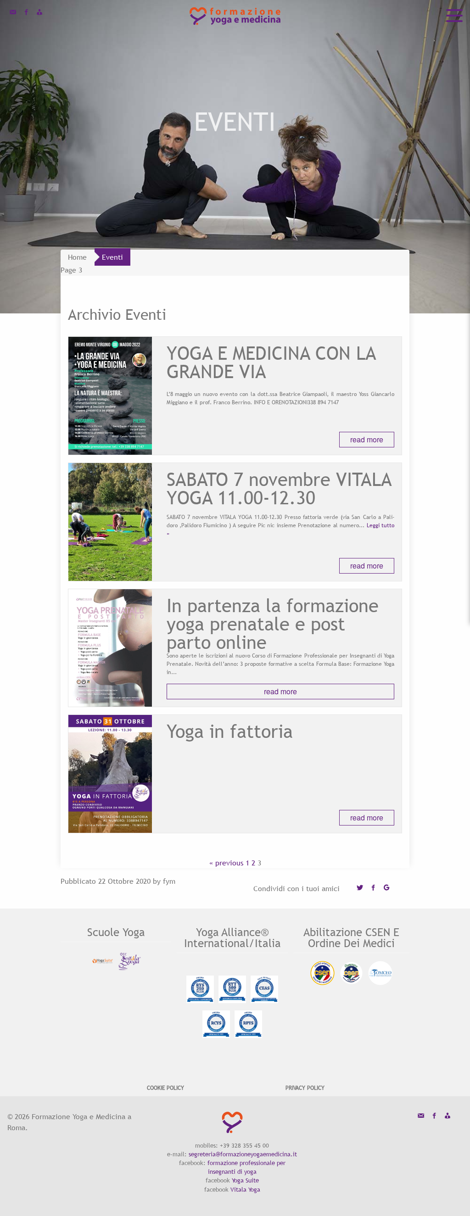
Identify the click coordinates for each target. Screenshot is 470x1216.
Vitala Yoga (245, 1189)
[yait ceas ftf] (264, 989)
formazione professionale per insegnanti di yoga (246, 1167)
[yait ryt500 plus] (232, 989)
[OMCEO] (380, 973)
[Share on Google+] (386, 888)
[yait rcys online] (216, 1024)
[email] (12, 13)
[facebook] (26, 13)
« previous (226, 863)
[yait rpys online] (248, 1024)
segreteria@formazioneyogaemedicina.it (243, 1154)
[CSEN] (322, 973)
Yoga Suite (245, 1180)
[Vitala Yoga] (129, 961)
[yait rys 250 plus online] (200, 989)
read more (366, 439)
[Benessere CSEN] (351, 973)
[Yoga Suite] (102, 961)
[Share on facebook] (373, 888)
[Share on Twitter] (359, 888)
